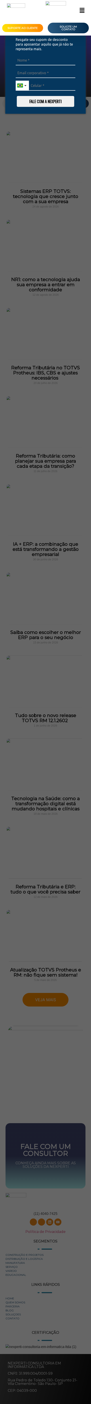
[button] (82, 11)
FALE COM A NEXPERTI (45, 101)
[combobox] (22, 86)
